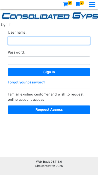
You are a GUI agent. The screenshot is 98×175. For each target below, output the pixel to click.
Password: (16, 52)
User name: (17, 32)
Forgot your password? (26, 82)
